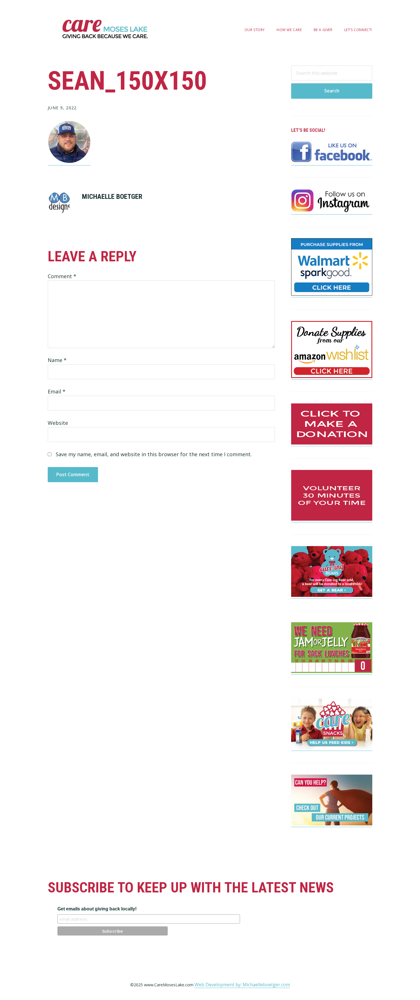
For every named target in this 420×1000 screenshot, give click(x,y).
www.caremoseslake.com (105, 29)
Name (57, 360)
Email (56, 391)
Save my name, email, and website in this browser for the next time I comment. (154, 454)
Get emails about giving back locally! (97, 908)
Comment (62, 276)
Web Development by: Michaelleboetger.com (242, 984)
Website (58, 422)
